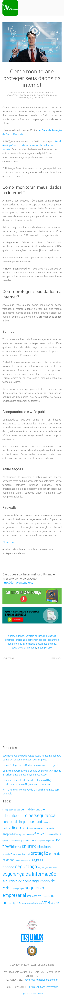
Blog (37, 95)
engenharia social (25, 834)
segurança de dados (17, 881)
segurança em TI (35, 896)
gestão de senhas (10, 841)
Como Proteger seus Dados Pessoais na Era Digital (29, 765)
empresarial (48, 828)
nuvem (18, 847)
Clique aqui (8, 542)
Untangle (39, 98)
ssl (53, 896)
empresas (9, 834)
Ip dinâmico (26, 841)
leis (34, 840)
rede (28, 860)
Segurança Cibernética (47, 867)
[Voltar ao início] (10, 8)
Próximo (55, 658)
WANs (55, 903)
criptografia (48, 822)
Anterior (9, 658)
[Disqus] (32, 701)
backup (5, 810)
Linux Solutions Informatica (43, 986)
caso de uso (14, 809)
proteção (20, 639)
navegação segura (44, 841)
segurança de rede (46, 643)
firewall (40, 834)
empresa (34, 828)
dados (6, 828)
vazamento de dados (31, 903)
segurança (53, 639)
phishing (29, 846)
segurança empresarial (24, 647)
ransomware (20, 860)
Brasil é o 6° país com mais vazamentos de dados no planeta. (31, 145)
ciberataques (13, 815)
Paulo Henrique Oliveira (37, 93)
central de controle (33, 809)
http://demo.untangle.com (19, 582)
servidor (47, 896)
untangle (42, 647)
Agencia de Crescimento (32, 994)
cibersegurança (16, 635)
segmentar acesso (36, 639)
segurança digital (17, 889)
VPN (50, 647)
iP (19, 841)
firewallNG (54, 834)
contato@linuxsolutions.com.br (41, 979)
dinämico (9, 639)
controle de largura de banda (40, 635)
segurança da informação (21, 643)
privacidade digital (21, 854)
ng (53, 840)
